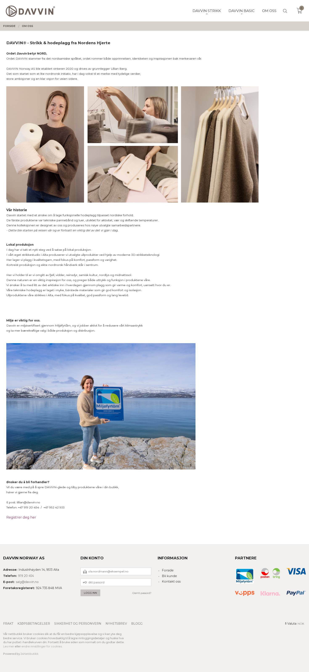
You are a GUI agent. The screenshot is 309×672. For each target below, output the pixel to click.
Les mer (8, 646)
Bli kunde (169, 576)
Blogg (137, 623)
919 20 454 (26, 576)
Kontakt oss (171, 581)
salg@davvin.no (27, 582)
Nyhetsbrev (116, 623)
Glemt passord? (141, 593)
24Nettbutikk (29, 653)
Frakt (8, 623)
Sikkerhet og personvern (77, 623)
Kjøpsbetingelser (33, 623)
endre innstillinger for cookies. (41, 646)
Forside (168, 570)
